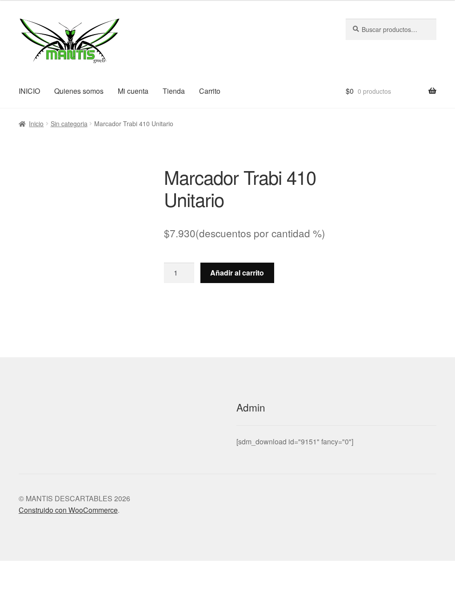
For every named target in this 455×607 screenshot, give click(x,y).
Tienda (174, 91)
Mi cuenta (133, 91)
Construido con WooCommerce (68, 510)
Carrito (209, 91)
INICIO (29, 91)
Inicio (36, 123)
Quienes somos (79, 91)
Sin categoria (69, 123)
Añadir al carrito (237, 273)
